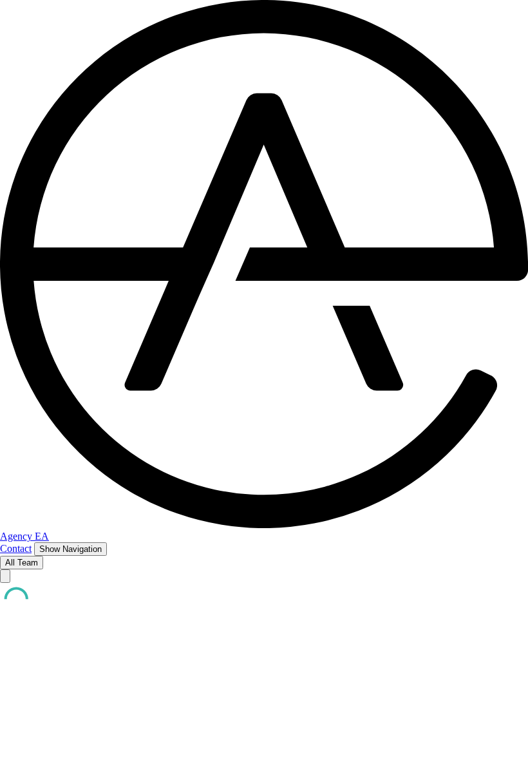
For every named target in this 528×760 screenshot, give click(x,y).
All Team (21, 562)
